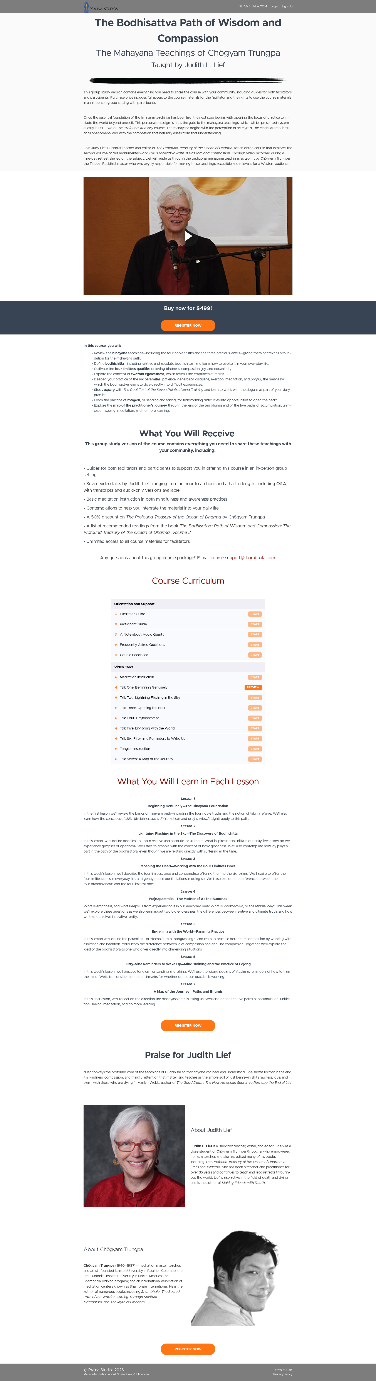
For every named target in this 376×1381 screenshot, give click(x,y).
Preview (253, 687)
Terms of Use (282, 1370)
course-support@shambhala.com (243, 558)
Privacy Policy (282, 1374)
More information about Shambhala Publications (116, 1374)
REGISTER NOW (188, 325)
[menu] (264, 6)
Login (274, 6)
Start (255, 614)
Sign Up (287, 6)
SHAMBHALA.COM (253, 6)
